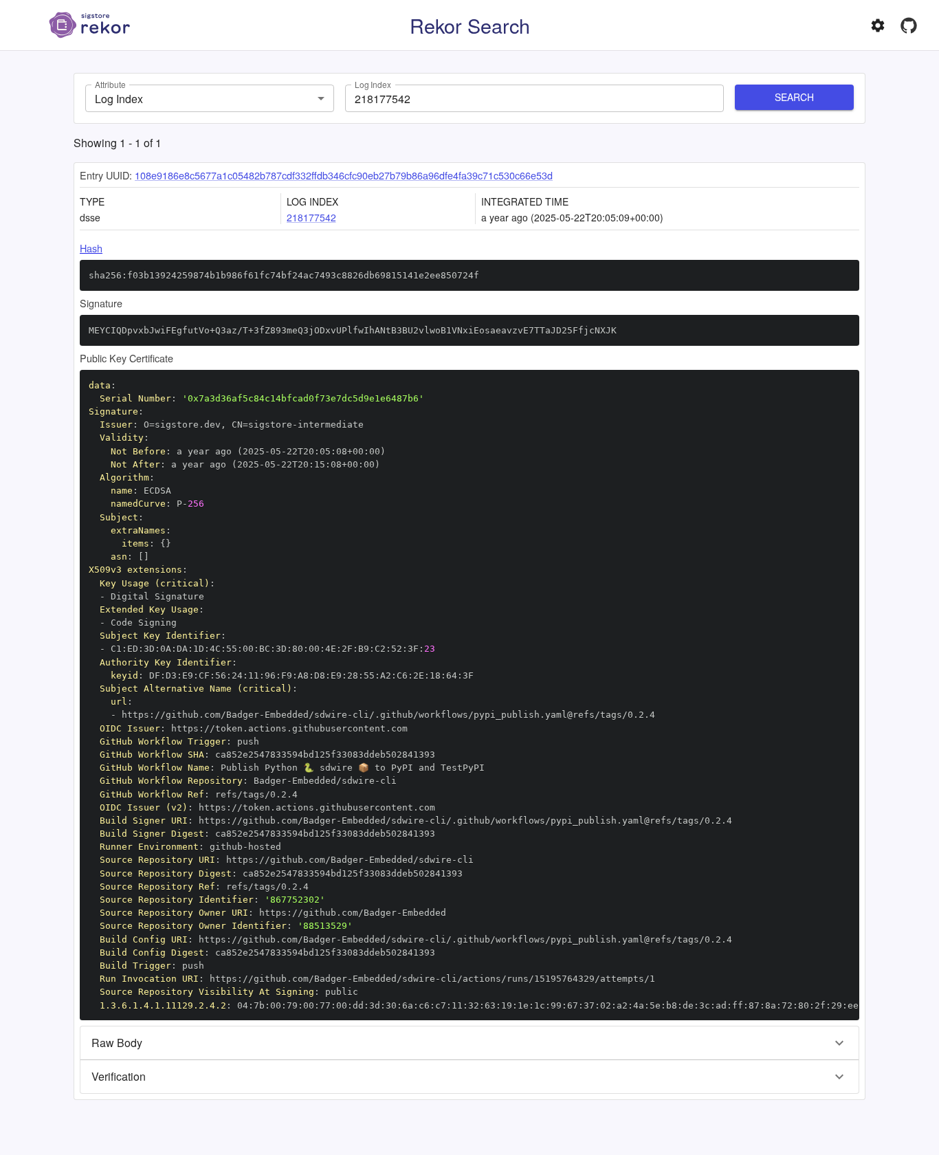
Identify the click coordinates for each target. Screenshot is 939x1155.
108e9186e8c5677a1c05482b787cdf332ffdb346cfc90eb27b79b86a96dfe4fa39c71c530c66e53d (344, 175)
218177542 (311, 217)
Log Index (373, 84)
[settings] (878, 25)
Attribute (110, 84)
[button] (469, 1042)
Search (794, 97)
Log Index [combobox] (119, 99)
